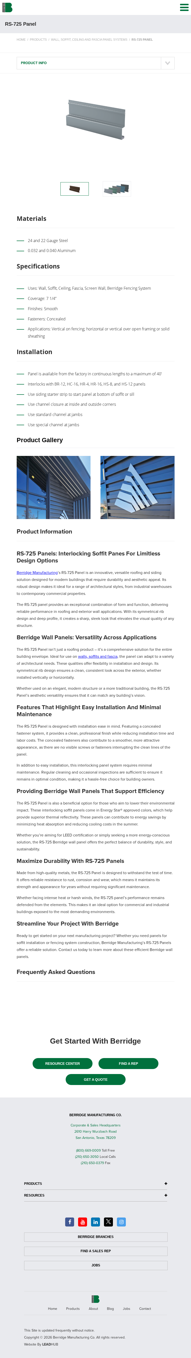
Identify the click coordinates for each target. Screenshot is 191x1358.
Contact (145, 1309)
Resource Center (62, 1064)
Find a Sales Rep (96, 1251)
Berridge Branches (96, 1237)
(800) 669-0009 (88, 1150)
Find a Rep (128, 1064)
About (93, 1309)
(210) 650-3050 (87, 1157)
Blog (110, 1309)
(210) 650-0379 (92, 1163)
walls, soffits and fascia (97, 656)
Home (52, 1309)
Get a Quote (95, 1080)
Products (73, 1309)
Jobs (96, 1265)
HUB (50, 1344)
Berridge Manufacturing (37, 572)
